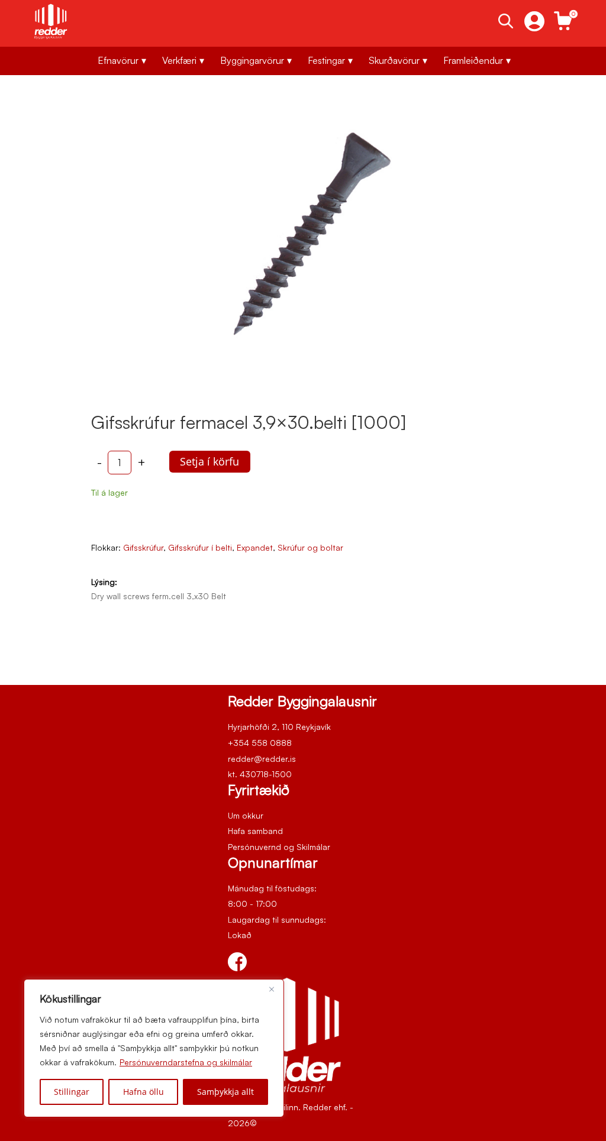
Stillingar (71, 1091)
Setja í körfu (209, 461)
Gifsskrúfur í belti (200, 547)
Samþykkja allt (225, 1091)
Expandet (255, 547)
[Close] (272, 989)
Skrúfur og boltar (310, 547)
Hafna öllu (143, 1091)
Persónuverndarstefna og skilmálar (186, 1062)
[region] (154, 1048)
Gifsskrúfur (143, 547)
